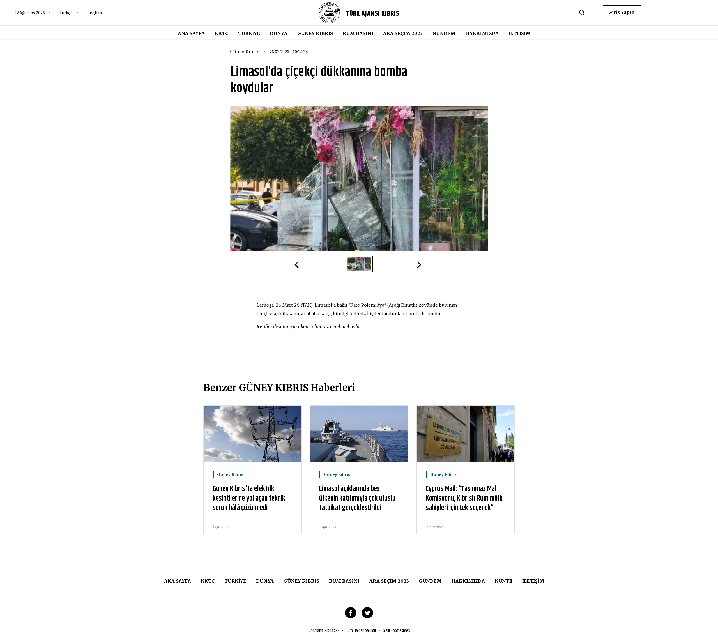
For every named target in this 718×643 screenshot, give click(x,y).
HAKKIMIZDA (482, 33)
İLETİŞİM (519, 33)
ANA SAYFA (191, 33)
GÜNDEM (443, 33)
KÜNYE (503, 581)
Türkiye (249, 33)
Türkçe (66, 12)
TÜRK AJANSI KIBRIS (372, 14)
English (94, 12)
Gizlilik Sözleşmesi (397, 630)
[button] (298, 265)
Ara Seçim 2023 (403, 33)
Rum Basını (358, 33)
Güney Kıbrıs (315, 33)
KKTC (221, 33)
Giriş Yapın (621, 12)
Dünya (278, 33)
